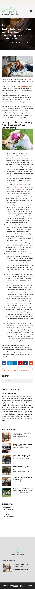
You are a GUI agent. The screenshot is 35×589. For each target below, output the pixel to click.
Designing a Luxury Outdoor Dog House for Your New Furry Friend (23, 489)
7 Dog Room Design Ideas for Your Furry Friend (22, 433)
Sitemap (20, 586)
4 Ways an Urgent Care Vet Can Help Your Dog (22, 445)
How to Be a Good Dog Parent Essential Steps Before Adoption (23, 456)
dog (29, 79)
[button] (30, 10)
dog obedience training (13, 189)
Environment (10, 509)
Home (7, 514)
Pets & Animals (23, 43)
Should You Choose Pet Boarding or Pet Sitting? (23, 478)
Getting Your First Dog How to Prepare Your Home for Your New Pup (23, 468)
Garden (8, 512)
